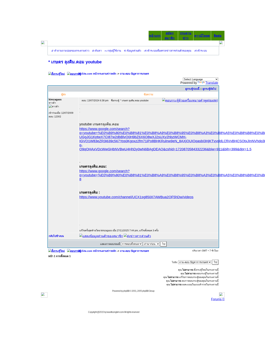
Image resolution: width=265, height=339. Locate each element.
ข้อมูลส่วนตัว (134, 50)
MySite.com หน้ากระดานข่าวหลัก (97, 73)
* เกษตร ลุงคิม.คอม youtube (75, 61)
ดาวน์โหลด (202, 35)
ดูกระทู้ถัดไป (209, 88)
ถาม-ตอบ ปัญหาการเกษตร (134, 73)
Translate (211, 82)
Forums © (218, 299)
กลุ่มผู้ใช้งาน (114, 50)
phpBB (126, 291)
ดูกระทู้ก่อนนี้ (192, 88)
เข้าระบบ (202, 50)
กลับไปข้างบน (56, 236)
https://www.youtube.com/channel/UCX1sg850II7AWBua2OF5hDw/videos (136, 197)
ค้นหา (98, 50)
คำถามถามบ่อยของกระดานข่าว (71, 50)
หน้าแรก (155, 35)
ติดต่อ (218, 35)
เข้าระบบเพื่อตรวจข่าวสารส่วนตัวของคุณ (169, 50)
